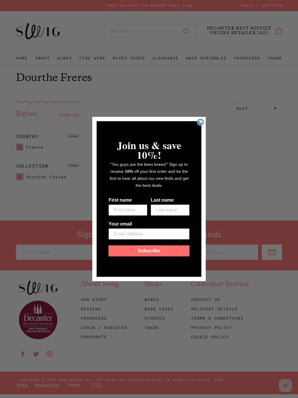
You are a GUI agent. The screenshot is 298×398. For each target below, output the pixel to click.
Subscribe (149, 250)
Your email (120, 223)
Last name (162, 200)
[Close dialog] (200, 122)
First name (120, 200)
